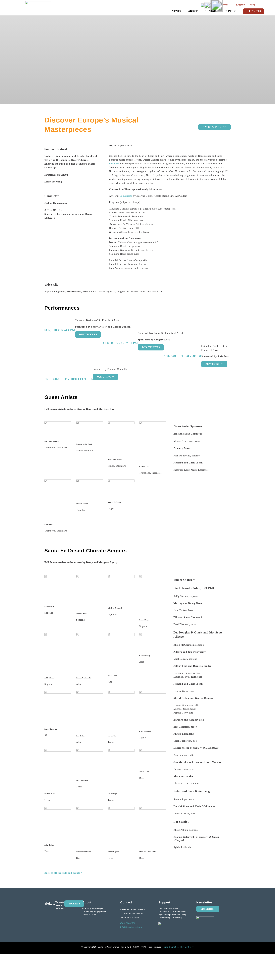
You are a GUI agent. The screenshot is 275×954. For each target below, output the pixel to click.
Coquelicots (125, 195)
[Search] (262, 5)
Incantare (114, 163)
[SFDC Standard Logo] (38, 2)
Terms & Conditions (171, 947)
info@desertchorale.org (131, 927)
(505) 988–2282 (127, 923)
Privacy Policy (187, 947)
